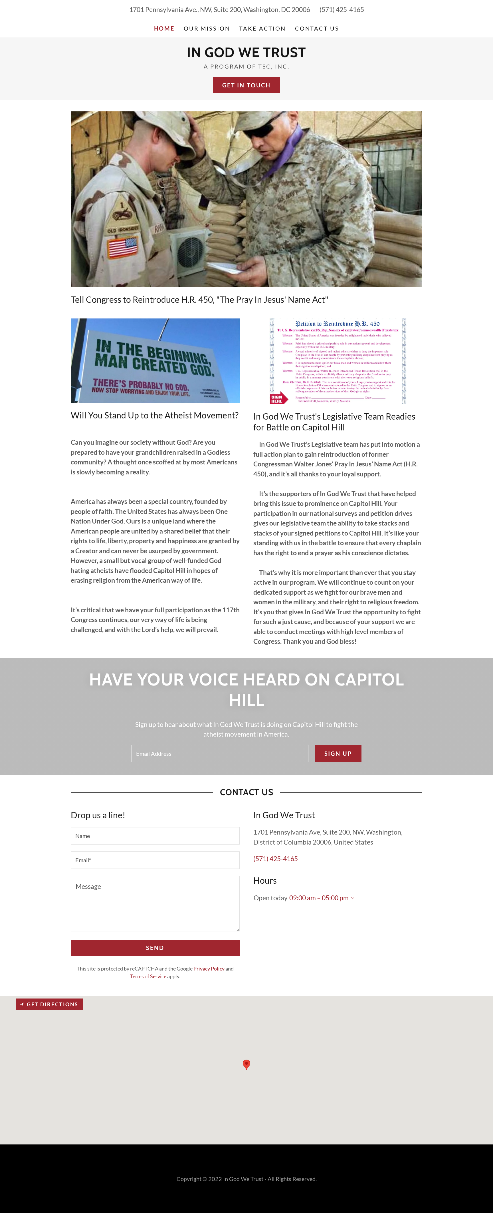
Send (155, 947)
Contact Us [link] (317, 28)
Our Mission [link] (207, 28)
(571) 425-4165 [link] (342, 9)
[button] (351, 898)
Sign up (338, 753)
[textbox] (220, 753)
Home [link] (164, 28)
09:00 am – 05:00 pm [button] (319, 898)
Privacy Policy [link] (209, 968)
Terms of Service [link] (148, 976)
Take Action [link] (262, 28)
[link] (246, 55)
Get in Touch (246, 85)
